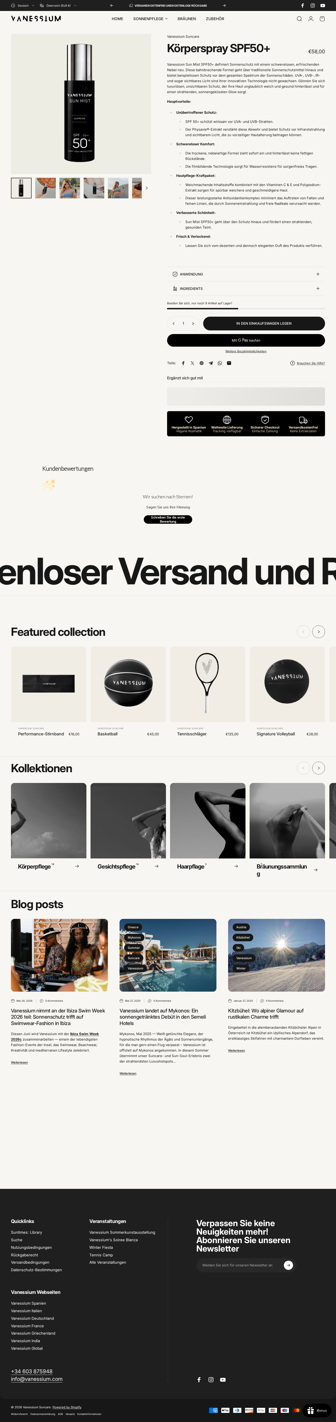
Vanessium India (25, 1340)
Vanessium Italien (26, 1311)
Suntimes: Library (26, 1232)
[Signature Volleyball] (287, 684)
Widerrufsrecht (19, 1414)
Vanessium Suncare (183, 36)
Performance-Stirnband (41, 733)
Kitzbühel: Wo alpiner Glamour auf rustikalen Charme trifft (266, 1014)
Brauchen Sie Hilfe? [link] (311, 363)
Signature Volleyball (276, 733)
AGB (60, 1414)
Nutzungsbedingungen (31, 1247)
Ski (238, 948)
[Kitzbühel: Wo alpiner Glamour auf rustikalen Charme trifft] (276, 955)
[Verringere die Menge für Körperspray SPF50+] (172, 323)
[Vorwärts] (224, 5)
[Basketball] (128, 684)
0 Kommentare (54, 1000)
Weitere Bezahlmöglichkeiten (246, 351)
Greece (133, 927)
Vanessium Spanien (28, 1303)
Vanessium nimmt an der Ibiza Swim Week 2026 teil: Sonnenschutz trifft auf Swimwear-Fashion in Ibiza (58, 1017)
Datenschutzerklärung (42, 1414)
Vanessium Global (27, 1348)
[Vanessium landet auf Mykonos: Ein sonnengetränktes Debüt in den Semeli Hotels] (168, 955)
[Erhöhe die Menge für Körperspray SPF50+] (194, 323)
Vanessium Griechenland (33, 1333)
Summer (134, 948)
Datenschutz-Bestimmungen (36, 1270)
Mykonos (134, 937)
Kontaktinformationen (89, 1414)
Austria (241, 927)
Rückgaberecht (24, 1255)
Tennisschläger (192, 733)
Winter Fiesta (101, 1247)
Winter (241, 968)
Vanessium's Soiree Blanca (113, 1240)
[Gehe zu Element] (21, 188)
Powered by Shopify (67, 1407)
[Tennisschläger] (207, 684)
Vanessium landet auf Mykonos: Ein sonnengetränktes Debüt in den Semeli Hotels (163, 1017)
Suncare (134, 958)
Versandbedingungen (30, 1262)
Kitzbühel (243, 937)
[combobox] (23, 5)
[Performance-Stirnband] (48, 684)
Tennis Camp (101, 1255)
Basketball (107, 733)
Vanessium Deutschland (32, 1318)
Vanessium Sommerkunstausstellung (122, 1232)
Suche (16, 1240)
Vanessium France (27, 1326)
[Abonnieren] (288, 1265)
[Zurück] (112, 5)
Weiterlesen (19, 1062)
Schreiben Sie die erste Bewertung (168, 519)
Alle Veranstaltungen (107, 1262)
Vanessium (135, 968)
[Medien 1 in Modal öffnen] (81, 104)
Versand (70, 1414)
